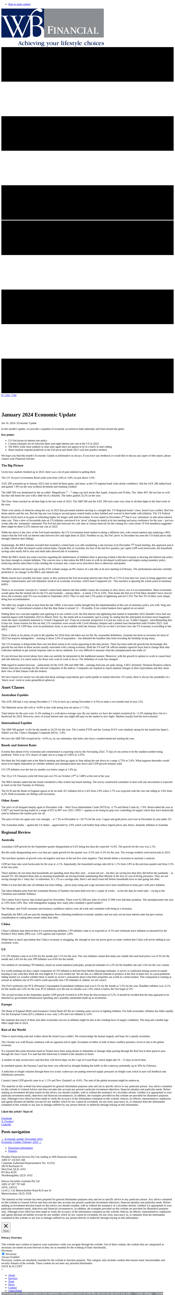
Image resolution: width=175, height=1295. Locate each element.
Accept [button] (159, 1293)
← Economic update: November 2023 (22, 1139)
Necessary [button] (6, 1250)
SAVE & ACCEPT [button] (11, 1266)
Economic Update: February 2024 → (21, 1142)
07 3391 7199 (8, 395)
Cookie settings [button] (144, 1293)
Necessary (11, 1254)
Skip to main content (19, 4)
